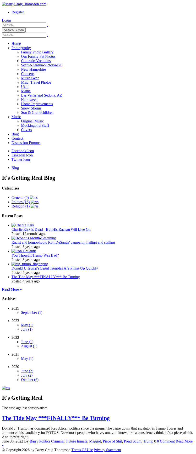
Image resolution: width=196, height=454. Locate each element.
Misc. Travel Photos (36, 82)
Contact (17, 138)
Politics (44, 441)
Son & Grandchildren (37, 112)
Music (16, 117)
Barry (34, 441)
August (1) (29, 346)
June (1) (27, 342)
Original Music (32, 121)
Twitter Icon (20, 159)
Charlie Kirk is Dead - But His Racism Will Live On (51, 229)
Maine (26, 91)
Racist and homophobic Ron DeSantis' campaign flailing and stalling (63, 242)
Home (16, 43)
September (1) (31, 312)
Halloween (29, 100)
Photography (21, 48)
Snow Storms (31, 108)
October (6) (29, 380)
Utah (24, 87)
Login (6, 20)
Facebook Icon (22, 151)
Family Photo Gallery (37, 52)
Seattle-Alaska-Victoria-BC (41, 65)
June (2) (27, 371)
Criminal (57, 441)
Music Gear (30, 78)
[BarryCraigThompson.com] (24, 4)
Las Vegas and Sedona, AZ (41, 95)
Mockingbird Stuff (35, 125)
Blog (15, 134)
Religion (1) (20, 206)
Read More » (12, 289)
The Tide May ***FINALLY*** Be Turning (45, 277)
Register (17, 12)
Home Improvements (37, 104)
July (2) (27, 375)
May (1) (27, 325)
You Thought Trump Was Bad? (35, 255)
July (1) (27, 329)
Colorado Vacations (36, 61)
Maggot (95, 441)
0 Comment (166, 441)
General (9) (20, 197)
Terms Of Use (82, 450)
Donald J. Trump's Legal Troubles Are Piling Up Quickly (54, 268)
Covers (26, 130)
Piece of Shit (112, 441)
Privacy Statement (107, 450)
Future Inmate (76, 441)
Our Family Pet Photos (38, 56)
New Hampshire (33, 69)
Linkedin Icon (22, 155)
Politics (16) (20, 202)
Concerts (27, 74)
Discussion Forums (25, 143)
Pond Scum (132, 441)
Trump (148, 441)
